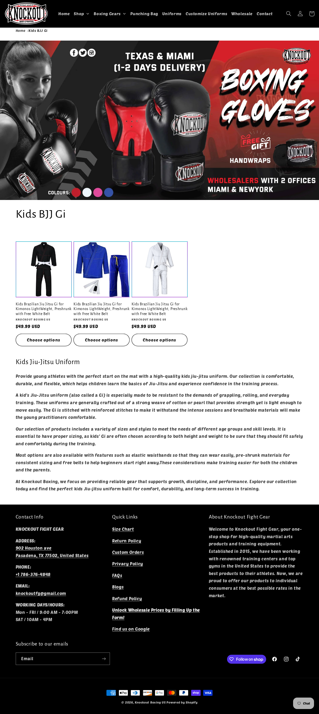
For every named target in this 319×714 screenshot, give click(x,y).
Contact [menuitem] (264, 13)
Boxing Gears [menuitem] (107, 13)
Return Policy (126, 540)
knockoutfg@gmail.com (41, 593)
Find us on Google (131, 628)
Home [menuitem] (64, 13)
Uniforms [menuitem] (172, 13)
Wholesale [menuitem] (242, 13)
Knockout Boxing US (150, 702)
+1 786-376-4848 (33, 574)
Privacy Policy (127, 563)
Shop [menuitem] (79, 13)
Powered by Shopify (181, 702)
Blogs (118, 586)
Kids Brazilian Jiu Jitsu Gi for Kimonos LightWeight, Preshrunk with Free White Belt (44, 309)
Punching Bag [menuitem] (144, 13)
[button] (289, 13)
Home (21, 30)
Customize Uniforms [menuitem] (206, 13)
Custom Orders (128, 552)
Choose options (43, 339)
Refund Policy (127, 598)
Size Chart (123, 528)
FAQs (117, 575)
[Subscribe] (103, 658)
